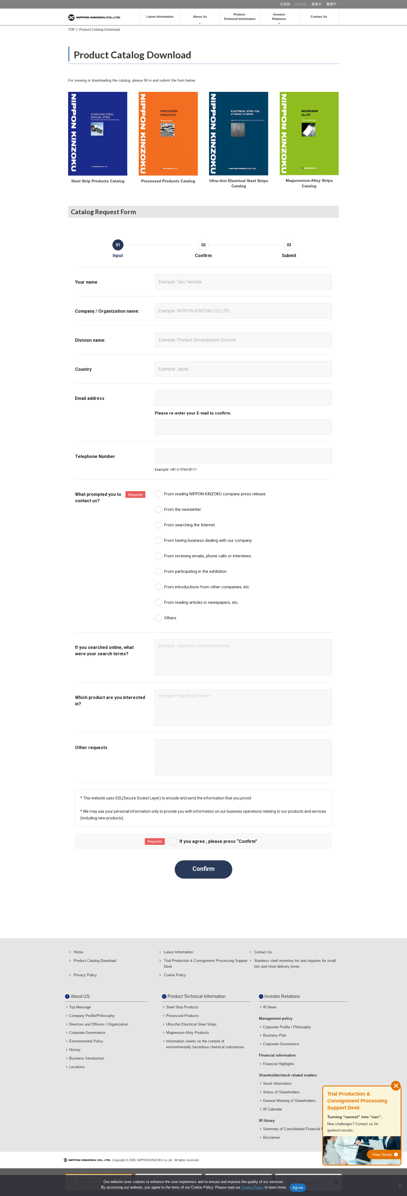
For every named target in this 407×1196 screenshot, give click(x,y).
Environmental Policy (86, 1041)
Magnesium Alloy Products (187, 1033)
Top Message (80, 1007)
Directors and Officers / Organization (98, 1024)
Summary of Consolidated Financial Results (298, 1129)
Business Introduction (86, 1058)
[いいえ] (400, 1185)
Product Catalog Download (95, 961)
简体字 (316, 4)
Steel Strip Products (182, 1007)
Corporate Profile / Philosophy (287, 1027)
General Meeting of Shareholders (289, 1101)
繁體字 (331, 4)
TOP (71, 30)
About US (80, 996)
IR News (270, 1007)
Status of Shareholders (281, 1092)
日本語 (285, 4)
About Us (200, 16)
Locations (77, 1067)
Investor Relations (282, 996)
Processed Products (182, 1016)
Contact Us (319, 16)
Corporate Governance (87, 1033)
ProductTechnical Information (240, 16)
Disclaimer (271, 1137)
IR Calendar (272, 1109)
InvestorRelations (279, 16)
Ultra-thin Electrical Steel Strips (191, 1024)
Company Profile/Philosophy (92, 1016)
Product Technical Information (197, 996)
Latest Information (160, 16)
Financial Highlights (278, 1064)
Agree (297, 1187)
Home (78, 952)
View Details (382, 1155)
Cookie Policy (175, 975)
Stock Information (277, 1083)
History (75, 1050)
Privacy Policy (85, 975)
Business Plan (274, 1035)
